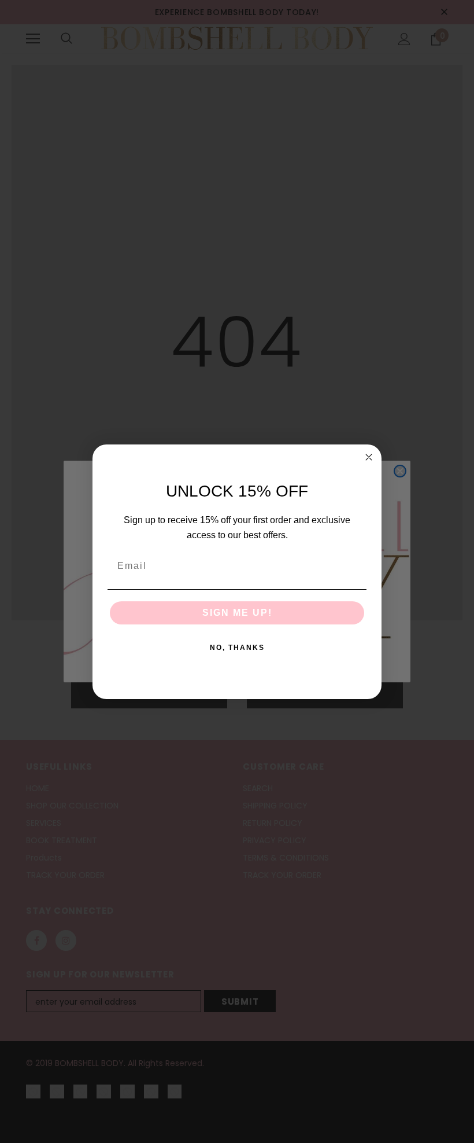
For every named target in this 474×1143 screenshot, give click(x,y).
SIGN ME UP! (237, 613)
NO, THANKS (237, 648)
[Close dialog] (369, 457)
